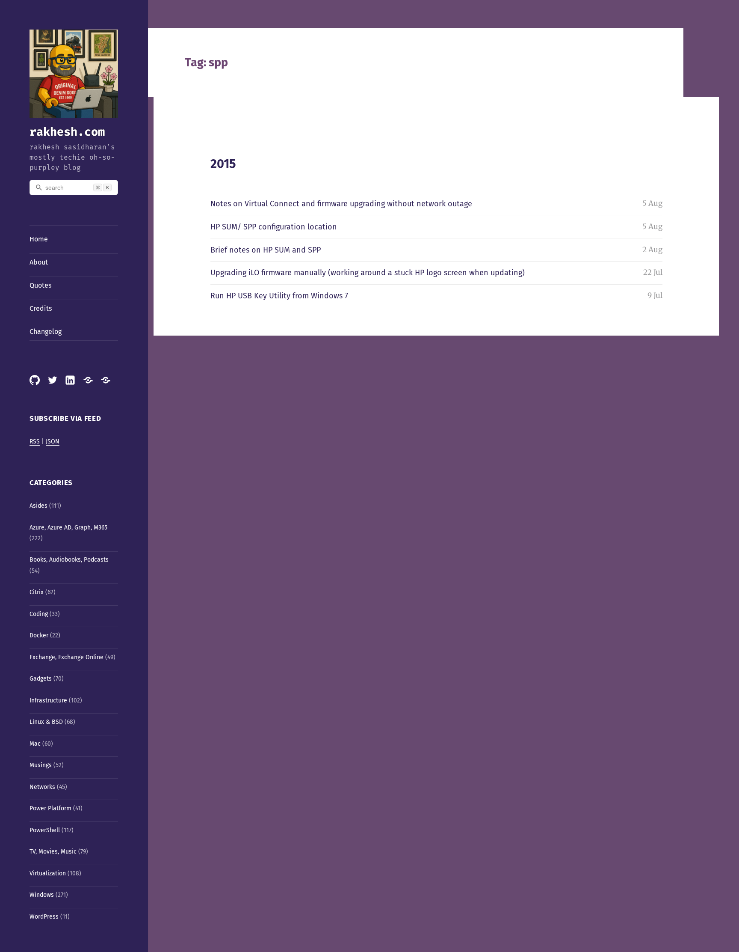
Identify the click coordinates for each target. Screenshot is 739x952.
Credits (41, 308)
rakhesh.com (67, 132)
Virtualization (48, 873)
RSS (35, 441)
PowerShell (45, 830)
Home (39, 239)
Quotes (40, 285)
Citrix (37, 592)
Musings (41, 765)
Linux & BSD (46, 722)
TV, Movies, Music (53, 851)
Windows (42, 894)
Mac (35, 743)
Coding (39, 614)
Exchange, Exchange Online (66, 657)
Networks (42, 787)
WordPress (44, 916)
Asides (38, 505)
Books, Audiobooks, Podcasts (69, 559)
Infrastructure (48, 700)
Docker (39, 635)
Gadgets (41, 678)
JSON (52, 441)
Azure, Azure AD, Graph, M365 (68, 527)
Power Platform (50, 808)
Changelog (46, 331)
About (39, 262)
